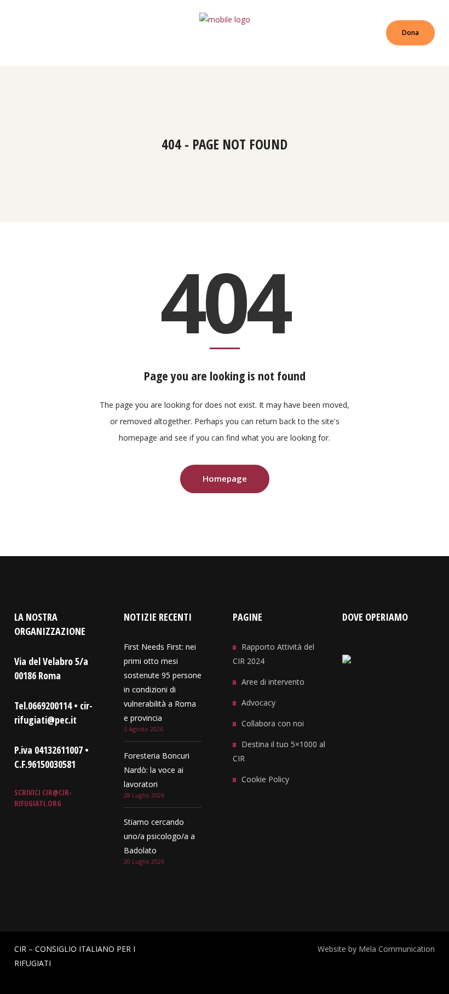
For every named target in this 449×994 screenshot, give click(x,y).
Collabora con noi (272, 723)
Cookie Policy (265, 779)
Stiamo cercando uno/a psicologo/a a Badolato (159, 836)
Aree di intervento (272, 682)
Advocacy (258, 702)
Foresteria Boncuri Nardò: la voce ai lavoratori (156, 769)
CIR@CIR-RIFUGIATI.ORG (43, 797)
